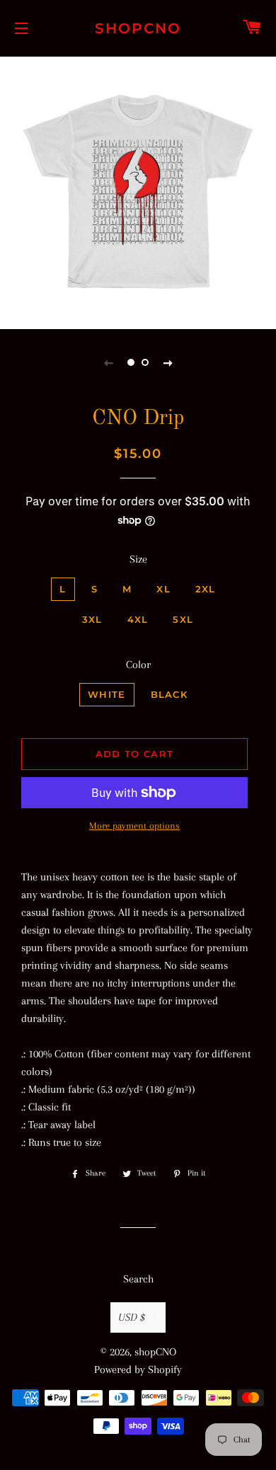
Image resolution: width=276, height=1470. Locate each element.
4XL (138, 619)
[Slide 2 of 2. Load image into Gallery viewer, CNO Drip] (145, 362)
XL (163, 589)
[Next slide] (167, 362)
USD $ (131, 1317)
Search (138, 1279)
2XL (205, 589)
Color (138, 664)
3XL (92, 619)
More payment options (134, 825)
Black (169, 694)
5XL (183, 619)
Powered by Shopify (138, 1369)
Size (138, 559)
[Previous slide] (108, 362)
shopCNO (138, 28)
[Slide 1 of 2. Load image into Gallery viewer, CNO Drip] (131, 362)
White (107, 694)
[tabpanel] (138, 191)
